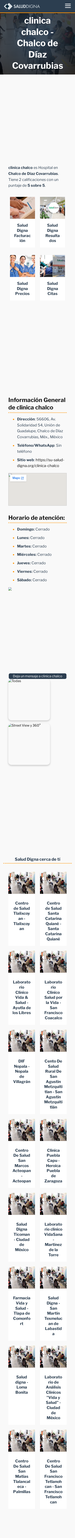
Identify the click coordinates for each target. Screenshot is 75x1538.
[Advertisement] (37, 118)
